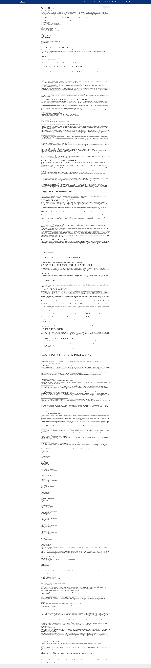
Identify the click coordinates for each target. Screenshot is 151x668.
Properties (87, 2)
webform (47, 409)
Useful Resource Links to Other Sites (123, 2)
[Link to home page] (23, 2)
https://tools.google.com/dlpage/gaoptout (97, 233)
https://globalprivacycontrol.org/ (47, 624)
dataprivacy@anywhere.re (61, 310)
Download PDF (106, 6)
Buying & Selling (94, 2)
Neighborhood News (109, 1)
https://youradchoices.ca (49, 252)
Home (81, 1)
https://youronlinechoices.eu (47, 253)
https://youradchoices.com (47, 255)
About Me (102, 2)
